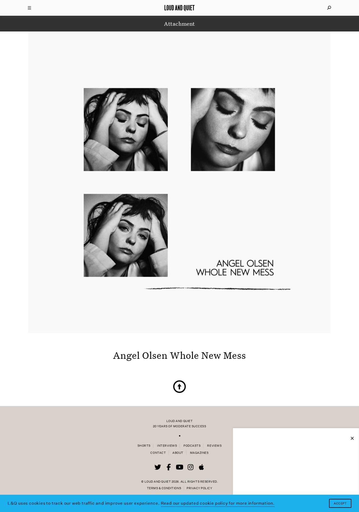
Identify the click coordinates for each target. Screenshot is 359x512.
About (177, 453)
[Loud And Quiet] (179, 8)
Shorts (144, 446)
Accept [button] (340, 503)
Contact (158, 453)
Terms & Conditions (164, 488)
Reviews (214, 446)
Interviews (167, 446)
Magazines (199, 453)
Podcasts (192, 446)
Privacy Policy (199, 488)
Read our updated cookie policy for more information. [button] (218, 503)
